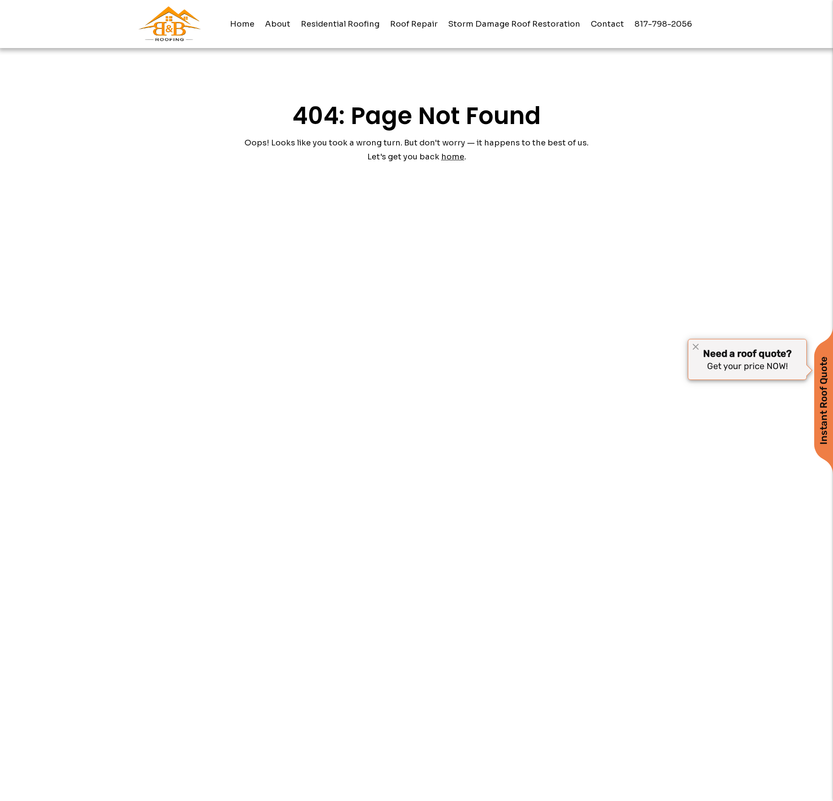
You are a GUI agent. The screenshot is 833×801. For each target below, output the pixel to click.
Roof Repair (414, 24)
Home (242, 24)
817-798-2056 (663, 24)
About (277, 24)
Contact (607, 24)
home (452, 157)
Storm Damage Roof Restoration (514, 24)
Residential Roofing (340, 24)
